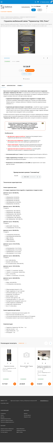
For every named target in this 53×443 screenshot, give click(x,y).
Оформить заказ (27, 417)
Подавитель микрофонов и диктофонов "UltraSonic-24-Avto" (44, 367)
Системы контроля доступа (6, 430)
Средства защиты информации (12, 17)
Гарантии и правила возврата (7, 420)
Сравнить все (21, 343)
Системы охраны (4, 432)
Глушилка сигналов (9, 366)
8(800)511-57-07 (4, 400)
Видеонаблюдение (20, 428)
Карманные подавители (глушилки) (27, 17)
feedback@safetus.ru (26, 7)
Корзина (25, 413)
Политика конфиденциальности (7, 422)
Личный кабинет (27, 415)
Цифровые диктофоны (21, 430)
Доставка (2, 417)
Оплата (2, 415)
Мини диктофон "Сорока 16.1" (26, 366)
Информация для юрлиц (6, 418)
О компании (3, 413)
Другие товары (20, 432)
